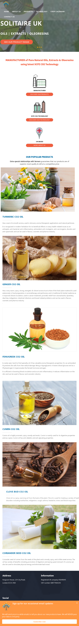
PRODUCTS (28, 11)
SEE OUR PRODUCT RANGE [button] (16, 42)
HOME (6, 11)
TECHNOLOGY (41, 11)
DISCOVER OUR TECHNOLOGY (39, 120)
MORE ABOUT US (39, 145)
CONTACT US (9, 17)
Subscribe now (39, 621)
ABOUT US (16, 11)
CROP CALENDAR (58, 11)
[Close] (77, 603)
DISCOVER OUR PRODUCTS (39, 94)
